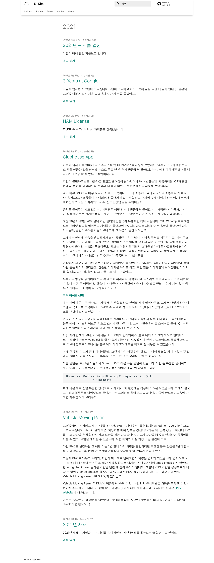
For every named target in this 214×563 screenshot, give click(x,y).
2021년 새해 (75, 524)
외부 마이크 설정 (73, 295)
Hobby (60, 11)
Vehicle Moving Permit (85, 417)
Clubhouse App (78, 156)
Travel (50, 11)
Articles (28, 11)
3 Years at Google (80, 80)
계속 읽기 (69, 60)
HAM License (76, 121)
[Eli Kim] (26, 4)
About (70, 11)
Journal (39, 11)
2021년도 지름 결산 (82, 45)
